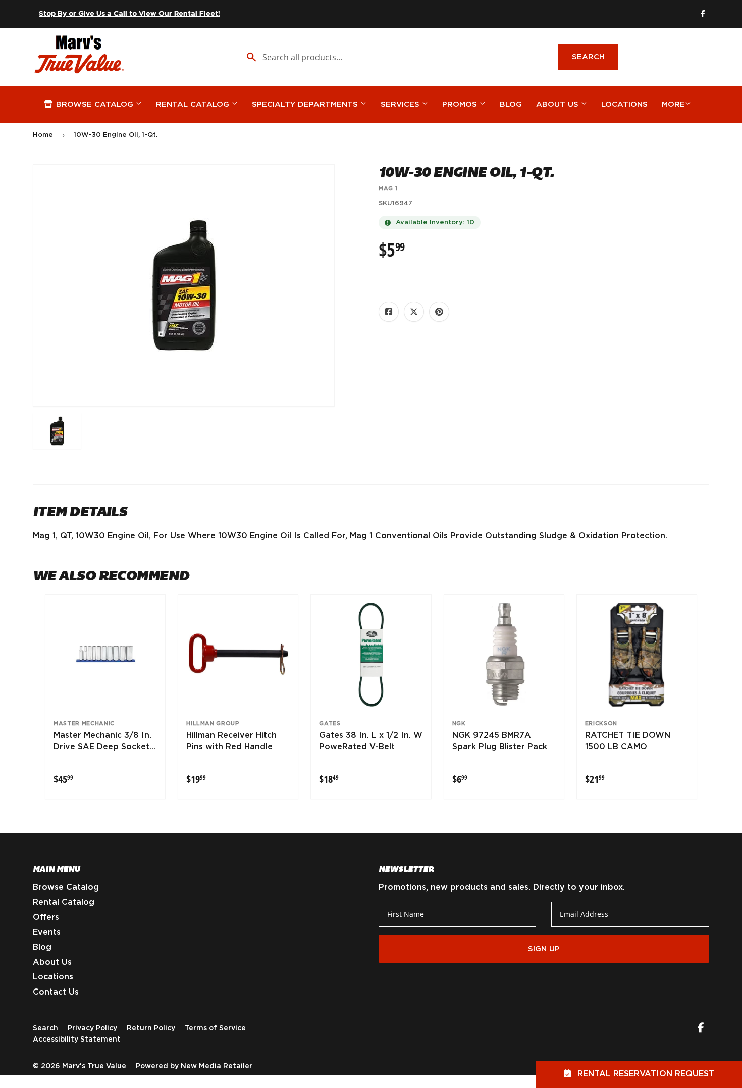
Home (43, 135)
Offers (46, 917)
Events (47, 932)
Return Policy (151, 1028)
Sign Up (544, 949)
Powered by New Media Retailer (194, 1066)
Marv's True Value (94, 1066)
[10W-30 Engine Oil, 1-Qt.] (57, 431)
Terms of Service (215, 1028)
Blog (511, 104)
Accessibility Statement (77, 1039)
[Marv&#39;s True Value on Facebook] (701, 1029)
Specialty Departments (306, 104)
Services (401, 104)
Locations (624, 104)
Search (595, 57)
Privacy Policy (92, 1028)
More (673, 104)
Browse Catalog (95, 104)
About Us (558, 104)
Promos (461, 104)
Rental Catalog (194, 104)
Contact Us (56, 992)
